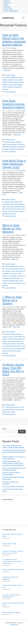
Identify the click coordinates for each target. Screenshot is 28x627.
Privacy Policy (8, 9)
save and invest (12, 144)
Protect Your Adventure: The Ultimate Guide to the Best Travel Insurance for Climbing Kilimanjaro (13, 463)
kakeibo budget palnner (9, 80)
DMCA (6, 5)
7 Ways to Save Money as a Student (12, 300)
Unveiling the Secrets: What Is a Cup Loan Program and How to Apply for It (13, 452)
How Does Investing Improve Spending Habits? (13, 104)
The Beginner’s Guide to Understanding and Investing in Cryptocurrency (12, 561)
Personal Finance (9, 75)
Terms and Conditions (11, 11)
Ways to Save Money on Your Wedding (11, 228)
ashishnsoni (8, 18)
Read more (7, 70)
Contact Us (7, 3)
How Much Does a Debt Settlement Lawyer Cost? (14, 164)
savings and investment (16, 149)
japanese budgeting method (13, 77)
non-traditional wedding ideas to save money (12, 280)
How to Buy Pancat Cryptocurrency (13, 486)
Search (4, 428)
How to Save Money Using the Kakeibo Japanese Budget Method (14, 39)
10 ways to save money (11, 407)
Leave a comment (10, 91)
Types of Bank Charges (9, 543)
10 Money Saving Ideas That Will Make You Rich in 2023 (13, 369)
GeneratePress (14, 624)
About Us (7, 1)
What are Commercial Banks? (11, 612)
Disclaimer (7, 7)
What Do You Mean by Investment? (13, 569)
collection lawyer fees (11, 202)
